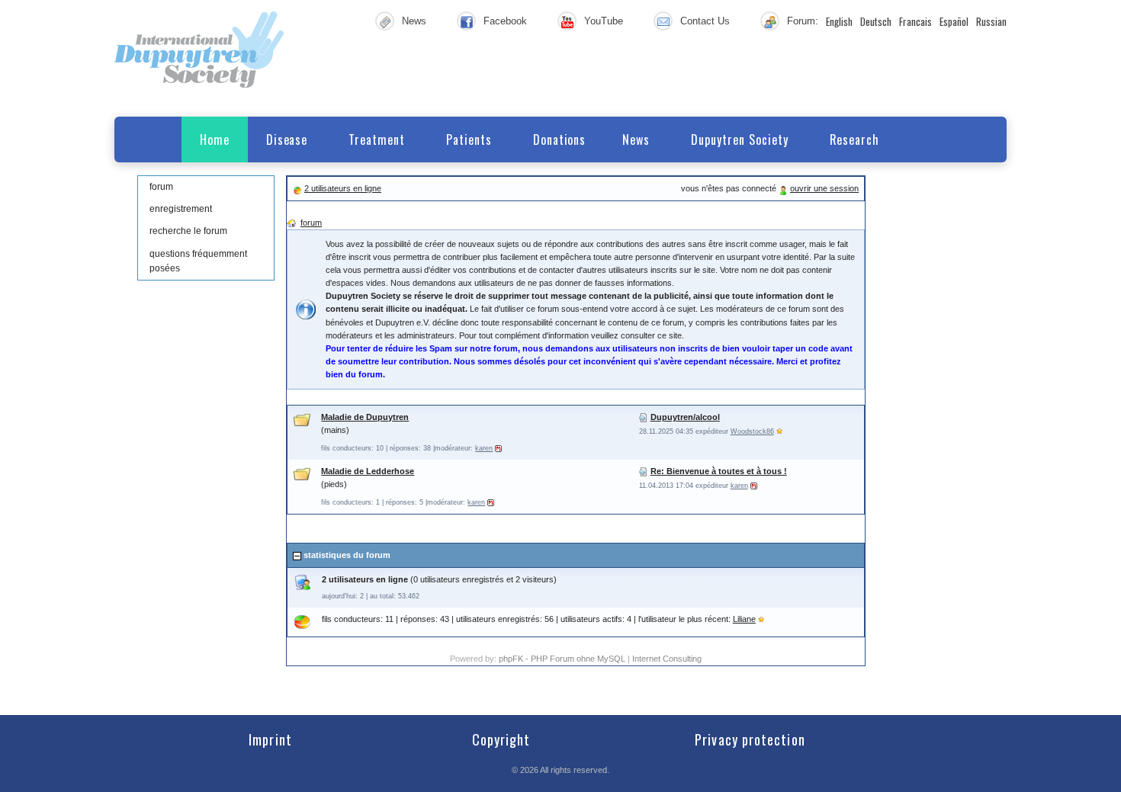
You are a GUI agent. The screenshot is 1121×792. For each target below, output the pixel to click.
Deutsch (875, 21)
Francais (915, 21)
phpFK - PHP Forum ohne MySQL (563, 658)
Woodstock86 (752, 431)
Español (954, 21)
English (839, 21)
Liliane (744, 619)
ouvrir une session (824, 188)
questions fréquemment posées (198, 261)
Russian (991, 21)
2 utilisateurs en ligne (342, 188)
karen (484, 448)
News (414, 21)
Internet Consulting (667, 658)
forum (161, 186)
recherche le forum (188, 231)
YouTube (603, 21)
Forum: (802, 21)
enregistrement (180, 209)
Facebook (505, 21)
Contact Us (705, 21)
